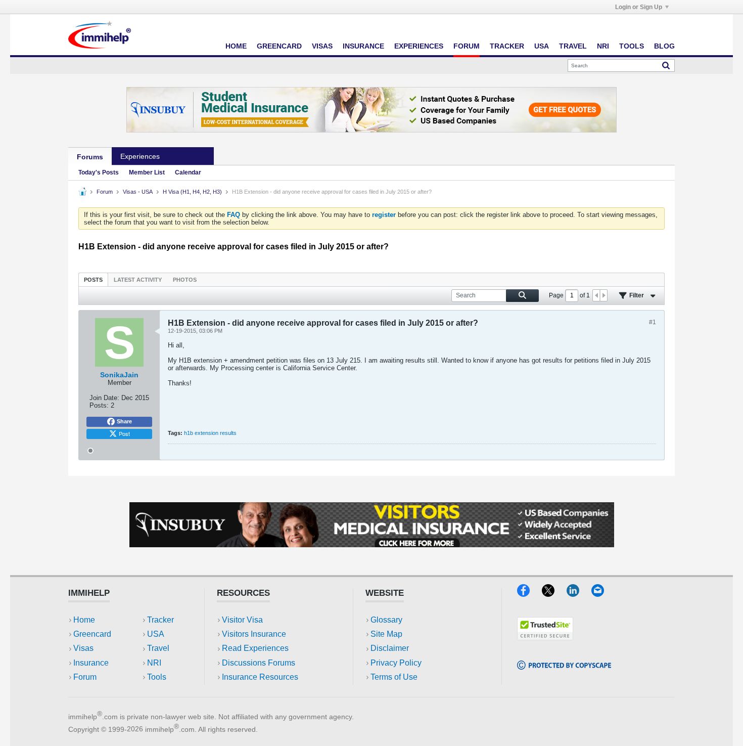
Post (124, 433)
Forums (90, 157)
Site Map (386, 634)
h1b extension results (210, 433)
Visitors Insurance (254, 634)
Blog (664, 46)
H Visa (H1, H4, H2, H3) (192, 192)
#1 (652, 322)
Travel (573, 46)
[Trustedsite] (545, 637)
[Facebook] (529, 593)
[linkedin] (579, 593)
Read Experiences (255, 648)
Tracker (507, 46)
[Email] (602, 593)
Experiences (418, 46)
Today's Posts (98, 172)
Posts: (99, 405)
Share (124, 421)
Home (236, 46)
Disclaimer (389, 648)
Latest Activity (138, 280)
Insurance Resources (260, 677)
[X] (554, 593)
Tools (631, 46)
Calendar (188, 172)
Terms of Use (393, 677)
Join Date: (104, 398)
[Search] (666, 65)
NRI (603, 46)
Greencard (279, 46)
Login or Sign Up (638, 7)
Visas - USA (138, 192)
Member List (147, 172)
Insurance (363, 46)
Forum (466, 46)
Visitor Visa (242, 620)
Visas (322, 46)
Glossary (386, 620)
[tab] (93, 279)
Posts (93, 280)
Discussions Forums (258, 663)
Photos (185, 280)
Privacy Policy (396, 663)
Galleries (191, 156)
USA (541, 46)
